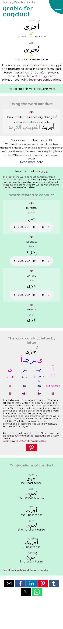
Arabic (7, 2)
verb (52, 89)
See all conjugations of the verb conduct (26, 570)
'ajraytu (18, 122)
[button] (56, 7)
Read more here (31, 162)
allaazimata (43, 122)
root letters (9, 187)
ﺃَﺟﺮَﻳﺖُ (47, 127)
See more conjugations (44, 79)
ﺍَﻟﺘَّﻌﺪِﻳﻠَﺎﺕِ (31, 127)
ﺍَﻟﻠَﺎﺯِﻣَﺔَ (15, 127)
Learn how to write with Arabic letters (25, 441)
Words (18, 2)
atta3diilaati (29, 122)
